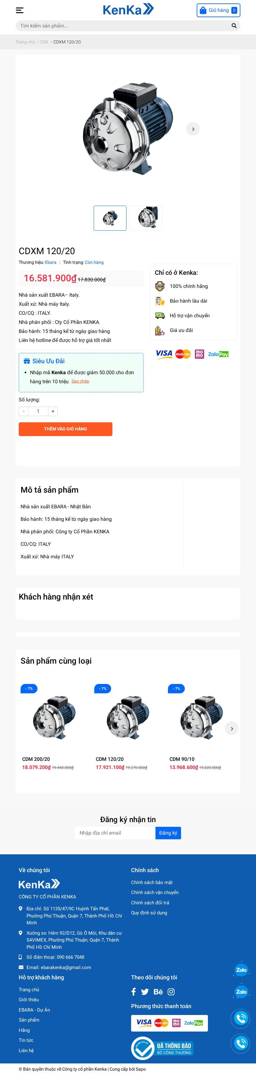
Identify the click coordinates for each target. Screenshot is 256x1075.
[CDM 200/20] (54, 717)
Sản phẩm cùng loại (56, 661)
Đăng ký (168, 833)
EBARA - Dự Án (34, 1010)
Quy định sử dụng (149, 913)
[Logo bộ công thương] (162, 1048)
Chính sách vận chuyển (155, 892)
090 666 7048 (70, 957)
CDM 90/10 (182, 759)
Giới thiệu (29, 999)
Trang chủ (29, 989)
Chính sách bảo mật (152, 882)
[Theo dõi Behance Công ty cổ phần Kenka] (158, 992)
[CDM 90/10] (201, 717)
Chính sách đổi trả (150, 903)
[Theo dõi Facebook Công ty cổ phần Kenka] (133, 992)
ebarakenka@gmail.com (66, 967)
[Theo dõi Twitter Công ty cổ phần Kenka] (145, 992)
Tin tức (26, 1040)
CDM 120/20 (110, 759)
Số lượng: (29, 400)
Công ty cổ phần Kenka (84, 1069)
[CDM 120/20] (128, 717)
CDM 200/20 (36, 759)
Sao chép (80, 381)
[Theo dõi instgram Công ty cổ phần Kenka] (171, 992)
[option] (128, 129)
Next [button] (193, 129)
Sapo (141, 1069)
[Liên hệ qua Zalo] (241, 992)
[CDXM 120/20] (128, 129)
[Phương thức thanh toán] (192, 354)
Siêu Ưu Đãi (48, 361)
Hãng (24, 1030)
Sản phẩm (29, 1020)
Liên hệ (26, 1050)
